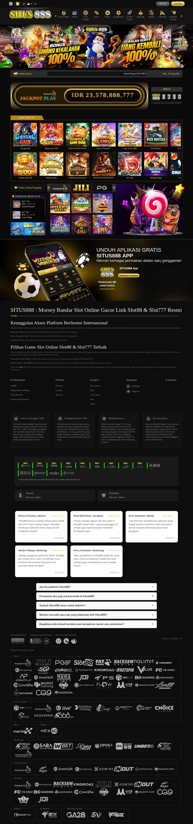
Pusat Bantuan (17, 395)
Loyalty (59, 390)
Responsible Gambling (20, 390)
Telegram (135, 391)
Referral (59, 395)
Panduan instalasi (128, 275)
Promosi (59, 386)
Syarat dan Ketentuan (20, 399)
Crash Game (129, 18)
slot (21, 367)
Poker (151, 17)
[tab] (60, 187)
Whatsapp (135, 386)
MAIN (27, 135)
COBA (62, 200)
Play (50, 98)
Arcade (140, 17)
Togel (108, 17)
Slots (75, 17)
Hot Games (63, 17)
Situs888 (14, 316)
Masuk (162, 4)
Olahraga (118, 17)
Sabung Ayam (173, 18)
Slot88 (13, 386)
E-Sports (162, 17)
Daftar (178, 4)
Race (96, 17)
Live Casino (85, 18)
